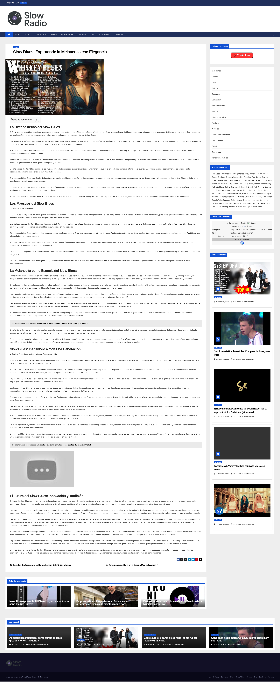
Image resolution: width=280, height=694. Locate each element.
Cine (92, 34)
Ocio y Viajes (67, 34)
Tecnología (216, 152)
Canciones (104, 34)
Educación (216, 100)
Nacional (216, 123)
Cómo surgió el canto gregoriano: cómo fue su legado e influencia (170, 639)
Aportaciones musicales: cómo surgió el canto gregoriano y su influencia (35, 639)
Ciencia (215, 77)
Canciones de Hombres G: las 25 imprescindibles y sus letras (240, 639)
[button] (273, 34)
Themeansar (44, 677)
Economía (41, 34)
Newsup (34, 677)
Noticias (29, 34)
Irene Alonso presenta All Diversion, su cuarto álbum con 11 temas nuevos (39, 602)
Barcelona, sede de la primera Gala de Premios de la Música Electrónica (172, 602)
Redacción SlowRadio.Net (243, 302)
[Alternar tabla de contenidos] (35, 120)
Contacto (118, 34)
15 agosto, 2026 (222, 474)
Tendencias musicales (221, 158)
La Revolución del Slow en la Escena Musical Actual (131, 565)
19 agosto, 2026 (222, 416)
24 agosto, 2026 (222, 302)
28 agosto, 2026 (18, 644)
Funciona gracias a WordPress (15, 677)
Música (16, 47)
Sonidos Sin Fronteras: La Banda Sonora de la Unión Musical (42, 565)
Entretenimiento (219, 106)
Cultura (82, 34)
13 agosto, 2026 (222, 524)
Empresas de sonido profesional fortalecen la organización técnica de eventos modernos (101, 602)
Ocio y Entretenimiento (222, 135)
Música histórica (219, 117)
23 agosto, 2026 (222, 359)
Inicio (17, 34)
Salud (54, 34)
